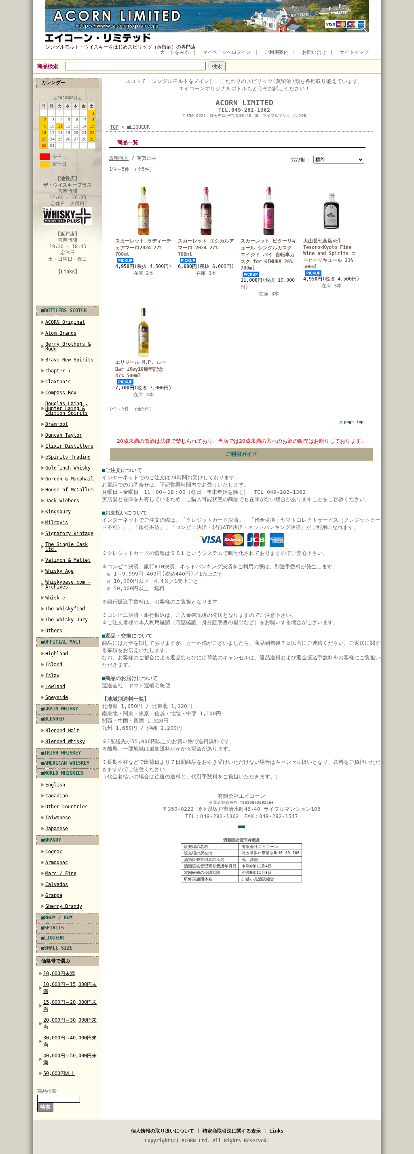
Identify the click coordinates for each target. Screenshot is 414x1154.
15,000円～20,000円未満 (70, 1005)
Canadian (56, 796)
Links (68, 271)
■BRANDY (51, 840)
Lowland (55, 686)
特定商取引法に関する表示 (232, 1131)
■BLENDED (52, 719)
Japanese (56, 828)
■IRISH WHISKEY (61, 753)
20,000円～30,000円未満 (70, 1023)
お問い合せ (314, 52)
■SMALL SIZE (56, 948)
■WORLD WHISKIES (62, 773)
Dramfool (56, 424)
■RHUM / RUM (56, 917)
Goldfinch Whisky (68, 468)
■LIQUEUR (52, 938)
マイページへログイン (227, 52)
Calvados (56, 884)
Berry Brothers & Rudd (68, 346)
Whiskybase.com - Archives (68, 584)
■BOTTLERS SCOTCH (64, 310)
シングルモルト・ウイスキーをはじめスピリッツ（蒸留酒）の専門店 (120, 47)
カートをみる (174, 52)
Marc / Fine (60, 873)
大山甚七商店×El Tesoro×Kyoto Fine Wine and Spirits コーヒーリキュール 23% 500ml (329, 254)
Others (53, 630)
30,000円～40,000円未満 (70, 1041)
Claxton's (58, 382)
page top (353, 421)
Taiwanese (58, 817)
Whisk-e (55, 598)
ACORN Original (65, 322)
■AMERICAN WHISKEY (65, 763)
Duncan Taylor (63, 435)
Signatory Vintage (69, 533)
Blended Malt (62, 730)
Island (53, 664)
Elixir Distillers (69, 446)
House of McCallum (69, 490)
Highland (56, 654)
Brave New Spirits (69, 360)
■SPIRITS (52, 928)
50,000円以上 (59, 1073)
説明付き (119, 158)
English (55, 785)
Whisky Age (59, 571)
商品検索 (47, 66)
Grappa (53, 895)
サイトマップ (354, 52)
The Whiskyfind (65, 609)
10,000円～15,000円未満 (70, 988)
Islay (52, 675)
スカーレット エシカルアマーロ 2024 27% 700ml (206, 247)
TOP (114, 127)
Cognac (53, 851)
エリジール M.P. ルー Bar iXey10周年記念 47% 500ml (140, 368)
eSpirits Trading (68, 457)
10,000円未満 (59, 973)
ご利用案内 (276, 52)
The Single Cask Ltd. (66, 547)
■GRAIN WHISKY (59, 709)
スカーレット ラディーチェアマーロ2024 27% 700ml (143, 247)
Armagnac (56, 862)
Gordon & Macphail (69, 479)
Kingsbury (58, 511)
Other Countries (66, 807)
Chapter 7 (58, 371)
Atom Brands (60, 333)
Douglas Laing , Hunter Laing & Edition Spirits (66, 408)
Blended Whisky (65, 741)
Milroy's (56, 522)
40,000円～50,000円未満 (70, 1059)
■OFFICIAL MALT (61, 642)
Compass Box (60, 392)
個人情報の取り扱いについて (162, 1131)
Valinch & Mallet (68, 560)
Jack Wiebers (62, 501)
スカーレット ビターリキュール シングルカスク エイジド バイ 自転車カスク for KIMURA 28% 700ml (269, 254)
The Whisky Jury (66, 620)
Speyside (56, 697)
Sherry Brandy (63, 906)
